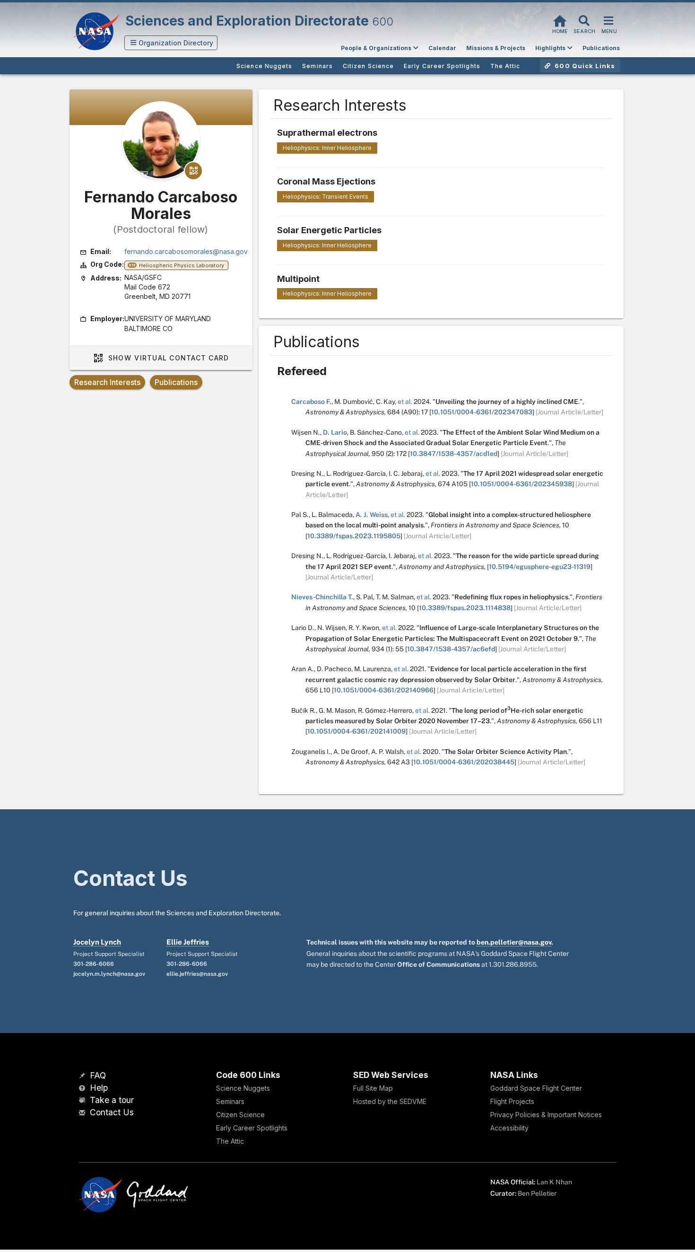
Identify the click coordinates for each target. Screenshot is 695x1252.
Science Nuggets (243, 1088)
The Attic (230, 1141)
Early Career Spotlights (251, 1128)
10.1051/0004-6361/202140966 (384, 690)
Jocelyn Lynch (97, 942)
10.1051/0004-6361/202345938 (521, 484)
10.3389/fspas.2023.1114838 (465, 608)
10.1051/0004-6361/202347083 (481, 412)
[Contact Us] (83, 1113)
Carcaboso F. (311, 401)
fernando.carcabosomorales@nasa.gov (186, 251)
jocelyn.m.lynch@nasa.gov (109, 974)
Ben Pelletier (537, 1193)
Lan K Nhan (554, 1182)
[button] (171, 42)
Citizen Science (240, 1115)
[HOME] (559, 20)
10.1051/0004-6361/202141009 (356, 731)
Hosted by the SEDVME (389, 1101)
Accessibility (509, 1128)
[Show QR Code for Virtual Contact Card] (193, 170)
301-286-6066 (93, 964)
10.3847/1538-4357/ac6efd (451, 649)
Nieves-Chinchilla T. (322, 597)
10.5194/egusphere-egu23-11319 (540, 566)
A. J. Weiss (372, 514)
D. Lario (335, 432)
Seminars (230, 1101)
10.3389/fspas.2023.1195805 (353, 536)
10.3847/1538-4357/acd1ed (453, 453)
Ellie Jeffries (187, 942)
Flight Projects (512, 1101)
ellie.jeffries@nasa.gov (197, 974)
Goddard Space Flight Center (536, 1088)
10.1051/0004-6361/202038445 (463, 762)
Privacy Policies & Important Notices (546, 1115)
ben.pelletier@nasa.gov (514, 942)
